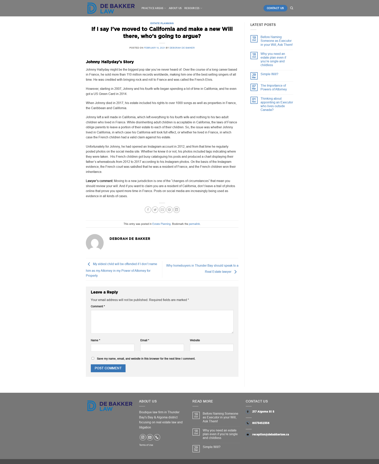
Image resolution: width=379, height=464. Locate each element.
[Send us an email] (150, 437)
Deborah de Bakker (182, 47)
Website (195, 340)
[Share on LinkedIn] (176, 209)
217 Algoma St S (263, 411)
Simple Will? (269, 74)
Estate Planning (162, 23)
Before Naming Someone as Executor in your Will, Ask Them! (277, 40)
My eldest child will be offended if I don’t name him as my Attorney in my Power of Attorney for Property (121, 269)
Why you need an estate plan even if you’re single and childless (273, 59)
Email (144, 340)
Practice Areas (152, 8)
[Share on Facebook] (148, 209)
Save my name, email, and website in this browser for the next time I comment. (146, 358)
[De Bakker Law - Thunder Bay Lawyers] (111, 8)
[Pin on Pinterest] (169, 209)
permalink (194, 223)
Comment (98, 306)
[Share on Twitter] (155, 209)
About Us (175, 8)
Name (95, 340)
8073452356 (260, 423)
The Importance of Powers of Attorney (274, 87)
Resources (191, 8)
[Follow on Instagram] (143, 437)
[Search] (291, 8)
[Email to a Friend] (162, 209)
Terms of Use (146, 444)
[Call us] (157, 437)
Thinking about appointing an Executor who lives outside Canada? (277, 104)
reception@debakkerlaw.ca (270, 434)
